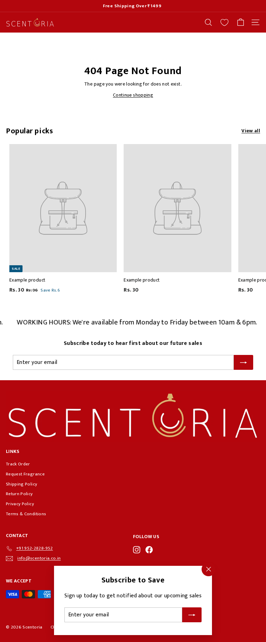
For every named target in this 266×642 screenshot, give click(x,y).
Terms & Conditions (26, 514)
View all (250, 131)
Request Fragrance (25, 474)
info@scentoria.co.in (39, 558)
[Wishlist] (224, 22)
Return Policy (19, 494)
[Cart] (240, 22)
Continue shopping (133, 95)
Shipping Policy (21, 484)
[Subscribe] (192, 615)
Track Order (18, 464)
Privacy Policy (20, 504)
